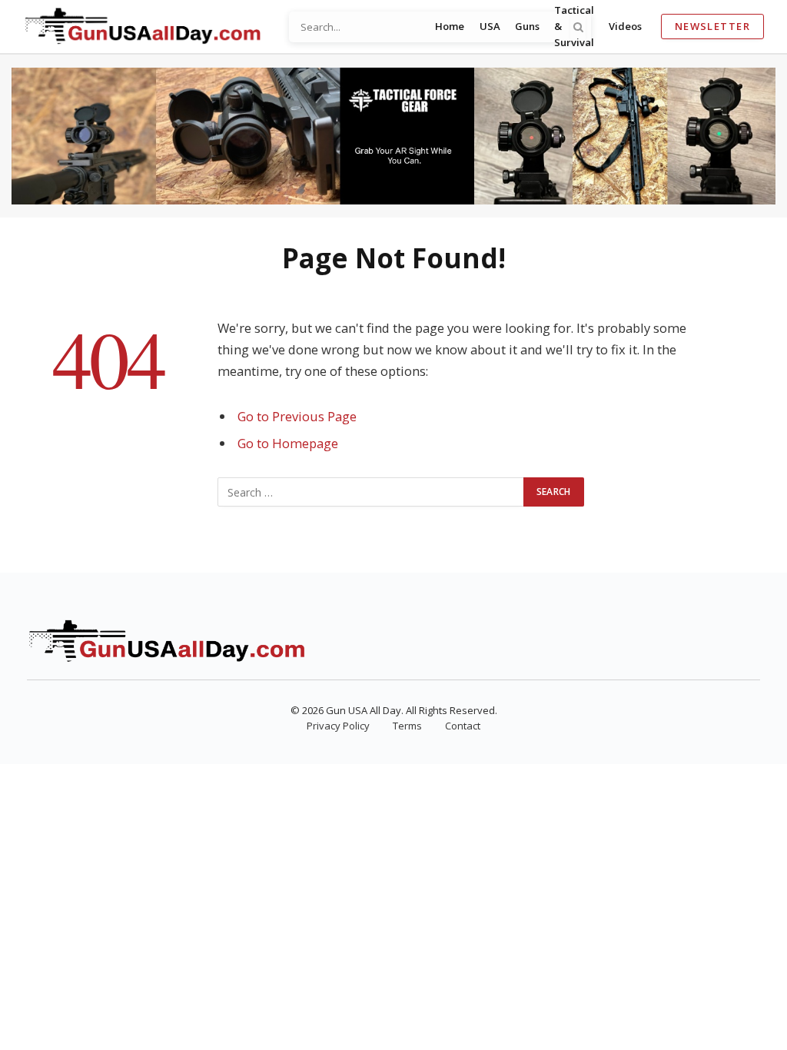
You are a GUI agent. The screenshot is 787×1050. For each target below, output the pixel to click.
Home (449, 26)
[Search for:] (371, 492)
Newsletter (712, 26)
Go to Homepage (287, 443)
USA (490, 26)
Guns (527, 26)
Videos (625, 26)
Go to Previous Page (297, 416)
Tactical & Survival (574, 26)
